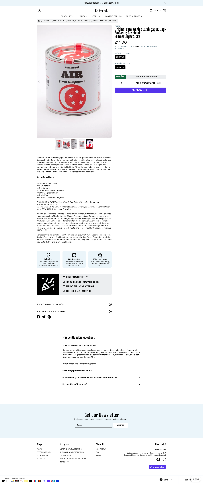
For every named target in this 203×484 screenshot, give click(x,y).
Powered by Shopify (18, 478)
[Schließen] (165, 3)
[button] (156, 10)
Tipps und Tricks (44, 452)
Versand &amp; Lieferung (71, 449)
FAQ (97, 452)
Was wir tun (101, 449)
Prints (81, 16)
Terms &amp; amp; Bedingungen (73, 459)
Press (98, 455)
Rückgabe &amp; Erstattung (72, 452)
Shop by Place (133, 16)
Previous (39, 81)
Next (109, 81)
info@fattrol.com (159, 449)
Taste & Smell (42, 455)
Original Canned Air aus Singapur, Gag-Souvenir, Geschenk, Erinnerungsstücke (80, 21)
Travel (40, 449)
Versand (136, 46)
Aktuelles (41, 459)
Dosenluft (66, 16)
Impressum (64, 462)
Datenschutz (65, 455)
